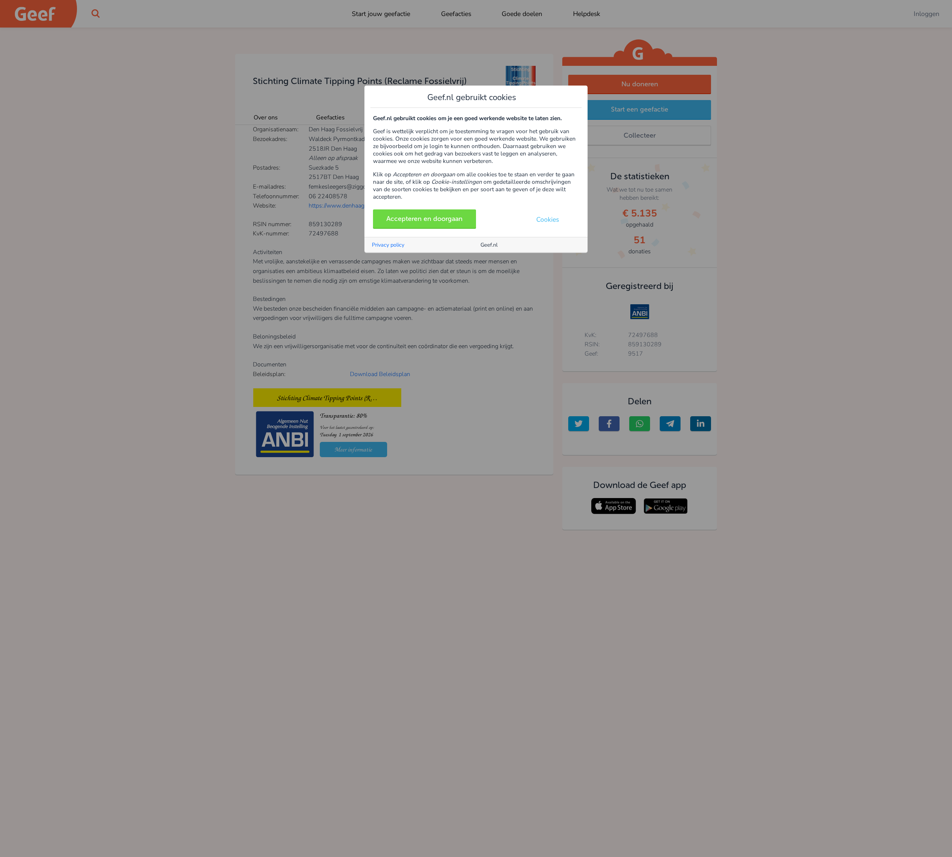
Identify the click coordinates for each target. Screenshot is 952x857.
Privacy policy (388, 244)
